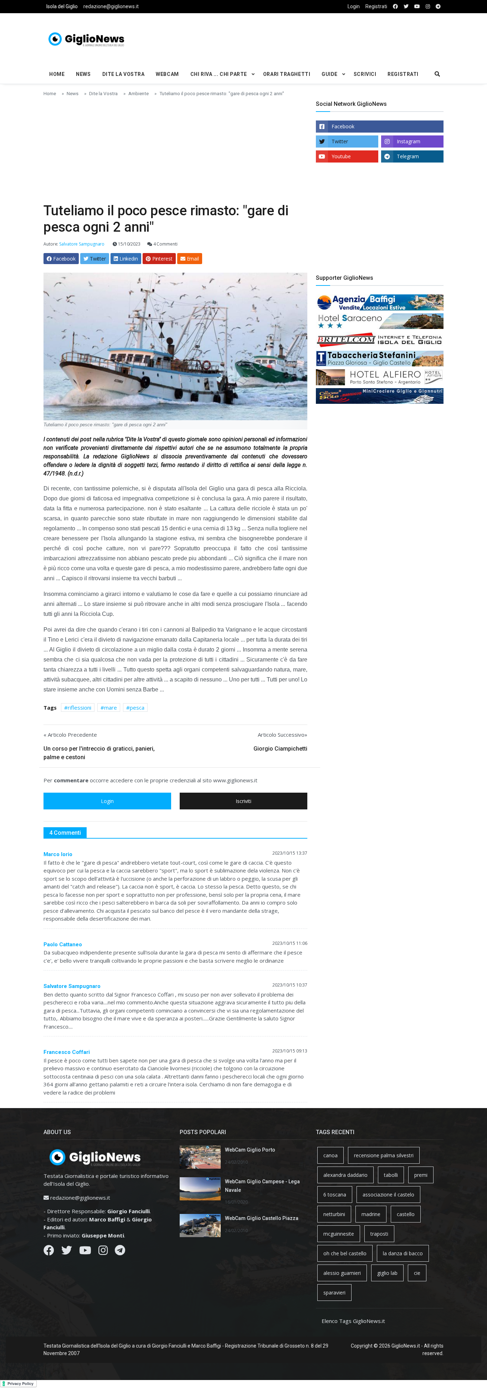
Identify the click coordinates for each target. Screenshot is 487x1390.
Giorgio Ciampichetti (280, 748)
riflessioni (79, 707)
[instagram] (428, 6)
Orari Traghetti (286, 74)
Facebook (343, 126)
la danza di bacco (403, 1253)
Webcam (167, 74)
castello (406, 1214)
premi (420, 1175)
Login (354, 6)
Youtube (341, 156)
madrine (371, 1214)
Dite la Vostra (123, 74)
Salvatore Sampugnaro (72, 986)
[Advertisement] (311, 38)
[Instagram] (103, 1252)
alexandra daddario (345, 1175)
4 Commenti (165, 244)
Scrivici (365, 74)
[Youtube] (85, 1252)
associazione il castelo (388, 1194)
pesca (137, 707)
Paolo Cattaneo (62, 944)
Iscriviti (243, 801)
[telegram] (438, 6)
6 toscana (334, 1194)
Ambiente (138, 93)
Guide (330, 74)
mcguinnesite (338, 1233)
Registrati (376, 6)
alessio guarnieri (342, 1273)
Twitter (340, 141)
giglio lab (387, 1273)
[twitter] (406, 6)
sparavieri (334, 1292)
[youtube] (417, 6)
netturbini (334, 1214)
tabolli (391, 1175)
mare (110, 707)
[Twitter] (66, 1252)
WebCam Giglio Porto (250, 1150)
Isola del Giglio (62, 6)
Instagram (408, 141)
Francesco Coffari (66, 1052)
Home (57, 74)
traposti (379, 1233)
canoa (330, 1155)
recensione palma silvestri (384, 1155)
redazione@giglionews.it (111, 6)
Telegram (408, 156)
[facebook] (395, 6)
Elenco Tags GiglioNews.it (353, 1320)
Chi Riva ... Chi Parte (218, 74)
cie (417, 1273)
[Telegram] (120, 1252)
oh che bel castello (344, 1253)
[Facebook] (48, 1252)
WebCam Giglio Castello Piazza (261, 1218)
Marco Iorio (57, 854)
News (83, 74)
